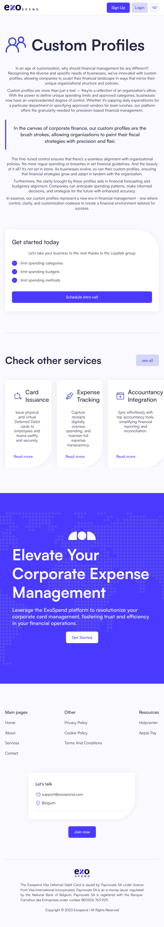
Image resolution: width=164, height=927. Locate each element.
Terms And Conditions (83, 742)
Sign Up (118, 7)
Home (10, 722)
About (10, 732)
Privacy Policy (75, 722)
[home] (21, 8)
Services (12, 742)
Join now (82, 831)
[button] (154, 8)
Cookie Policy (75, 732)
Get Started (82, 637)
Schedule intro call (82, 297)
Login (139, 7)
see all (147, 360)
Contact (11, 753)
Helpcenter (148, 722)
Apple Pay (147, 732)
